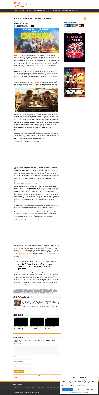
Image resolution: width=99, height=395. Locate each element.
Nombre (16, 357)
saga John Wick (48, 253)
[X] (18, 26)
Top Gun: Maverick (41, 252)
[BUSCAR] (85, 18)
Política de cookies (73, 392)
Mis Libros (22, 10)
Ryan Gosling (49, 73)
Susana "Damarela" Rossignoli (22, 21)
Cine (32, 21)
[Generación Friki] (23, 4)
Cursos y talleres (38, 10)
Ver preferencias (91, 389)
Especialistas (24, 292)
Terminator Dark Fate (20, 253)
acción (30, 289)
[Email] (24, 26)
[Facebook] (15, 26)
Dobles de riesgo (47, 291)
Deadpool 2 (33, 247)
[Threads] (32, 26)
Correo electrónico (19, 361)
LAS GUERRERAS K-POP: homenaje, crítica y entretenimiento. (21, 328)
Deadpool (28, 253)
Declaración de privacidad (83, 392)
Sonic (53, 252)
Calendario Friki (67, 10)
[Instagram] (27, 26)
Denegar (79, 389)
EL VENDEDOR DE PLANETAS (50, 327)
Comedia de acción (18, 291)
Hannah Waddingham (38, 82)
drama (54, 291)
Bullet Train (39, 247)
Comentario (17, 343)
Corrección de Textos (48, 10)
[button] (96, 377)
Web (15, 366)
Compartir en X (53, 269)
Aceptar (67, 389)
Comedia (52, 289)
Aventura (36, 289)
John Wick (27, 247)
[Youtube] (30, 26)
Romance (42, 292)
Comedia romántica (28, 291)
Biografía (16, 10)
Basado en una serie (44, 289)
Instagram (75, 10)
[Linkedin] (21, 26)
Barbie (27, 172)
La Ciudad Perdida (39, 65)
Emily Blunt (28, 78)
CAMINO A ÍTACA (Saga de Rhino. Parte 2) (36, 327)
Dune (15, 215)
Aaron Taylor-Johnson (36, 74)
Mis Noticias (29, 10)
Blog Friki (57, 10)
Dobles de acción (38, 291)
